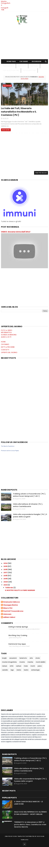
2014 (6, 563)
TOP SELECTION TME (11, 70)
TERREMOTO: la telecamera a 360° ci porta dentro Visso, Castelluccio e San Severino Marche (30, 824)
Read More (6, 130)
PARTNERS (34, 66)
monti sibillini (40, 662)
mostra (22, 662)
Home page (11, 61)
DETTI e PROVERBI (7, 347)
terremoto (23, 658)
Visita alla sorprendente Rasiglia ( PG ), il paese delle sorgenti (30, 515)
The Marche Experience (7, 446)
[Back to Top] (24, 844)
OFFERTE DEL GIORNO (9, 352)
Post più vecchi (41, 173)
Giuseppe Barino (10, 605)
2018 (6, 575)
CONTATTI (22, 66)
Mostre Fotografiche (5, 3)
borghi (4, 658)
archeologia (35, 670)
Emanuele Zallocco (11, 602)
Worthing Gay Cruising (17, 635)
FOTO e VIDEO (6, 330)
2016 (6, 569)
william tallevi (9, 617)
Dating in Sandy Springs (18, 627)
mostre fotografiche (9, 662)
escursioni (7, 86)
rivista (19, 670)
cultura (18, 666)
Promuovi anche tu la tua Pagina (10, 450)
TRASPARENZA (8, 66)
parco (40, 666)
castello (5, 670)
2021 (6, 585)
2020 (6, 582)
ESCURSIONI (36, 61)
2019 (6, 579)
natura (4, 666)
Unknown (7, 614)
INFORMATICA (6, 332)
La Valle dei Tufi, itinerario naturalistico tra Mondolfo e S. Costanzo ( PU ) (19, 112)
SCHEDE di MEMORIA (8, 335)
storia (38, 658)
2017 (6, 572)
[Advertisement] (24, 41)
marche (30, 662)
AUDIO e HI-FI (6, 337)
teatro (26, 670)
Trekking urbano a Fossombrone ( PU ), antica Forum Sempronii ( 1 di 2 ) (29, 495)
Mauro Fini (7, 608)
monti (33, 666)
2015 (6, 566)
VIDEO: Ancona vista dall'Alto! (15, 231)
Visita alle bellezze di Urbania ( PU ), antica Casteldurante (28, 505)
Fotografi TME (4, 9)
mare (26, 666)
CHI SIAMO (23, 61)
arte (31, 658)
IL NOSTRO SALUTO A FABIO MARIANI (20, 590)
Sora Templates (19, 836)
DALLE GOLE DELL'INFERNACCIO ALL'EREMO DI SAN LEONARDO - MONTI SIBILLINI (30, 813)
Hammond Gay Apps (17, 644)
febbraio (9, 587)
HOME (3, 342)
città (11, 666)
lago (12, 670)
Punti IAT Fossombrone (13, 611)
